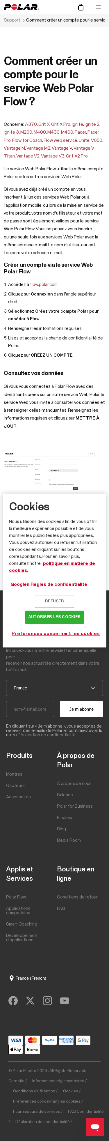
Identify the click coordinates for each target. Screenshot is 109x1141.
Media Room (69, 840)
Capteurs (15, 785)
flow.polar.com (44, 284)
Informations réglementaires (58, 1081)
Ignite (77, 124)
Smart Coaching (21, 924)
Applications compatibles (18, 910)
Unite (84, 140)
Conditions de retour (77, 897)
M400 (40, 132)
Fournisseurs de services (36, 1112)
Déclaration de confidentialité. (47, 735)
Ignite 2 (92, 124)
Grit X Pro (60, 124)
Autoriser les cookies (54, 617)
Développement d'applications (21, 937)
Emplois (64, 817)
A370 (31, 124)
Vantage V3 (53, 156)
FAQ (61, 908)
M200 (26, 132)
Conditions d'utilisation (34, 1091)
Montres (14, 774)
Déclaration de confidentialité (42, 1122)
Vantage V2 (28, 156)
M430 (53, 132)
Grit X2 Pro (77, 156)
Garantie (16, 1081)
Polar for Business (75, 806)
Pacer (80, 132)
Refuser (54, 601)
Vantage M (14, 148)
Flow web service (60, 140)
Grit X (44, 124)
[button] (98, 7)
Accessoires (18, 797)
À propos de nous (74, 783)
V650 (96, 140)
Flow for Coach (27, 140)
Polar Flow (16, 897)
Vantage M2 (38, 148)
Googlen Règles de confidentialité (48, 584)
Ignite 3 (11, 132)
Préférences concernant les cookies (47, 1101)
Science (65, 795)
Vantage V (62, 148)
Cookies (70, 1091)
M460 (67, 132)
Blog (61, 829)
